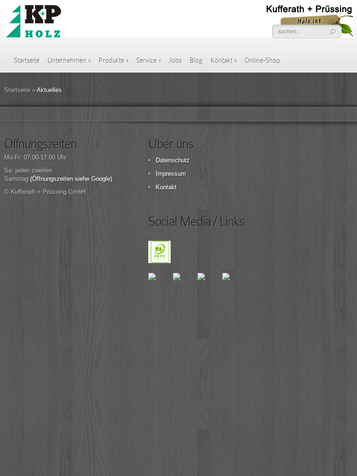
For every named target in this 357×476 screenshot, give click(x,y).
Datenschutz (173, 160)
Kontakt (224, 60)
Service (148, 60)
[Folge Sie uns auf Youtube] (209, 284)
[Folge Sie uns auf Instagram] (233, 284)
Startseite (27, 60)
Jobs (175, 60)
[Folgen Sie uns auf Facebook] (159, 284)
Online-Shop (262, 60)
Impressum (171, 173)
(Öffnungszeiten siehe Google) (71, 178)
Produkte (113, 60)
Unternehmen (69, 60)
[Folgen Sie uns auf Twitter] (184, 284)
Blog (196, 60)
